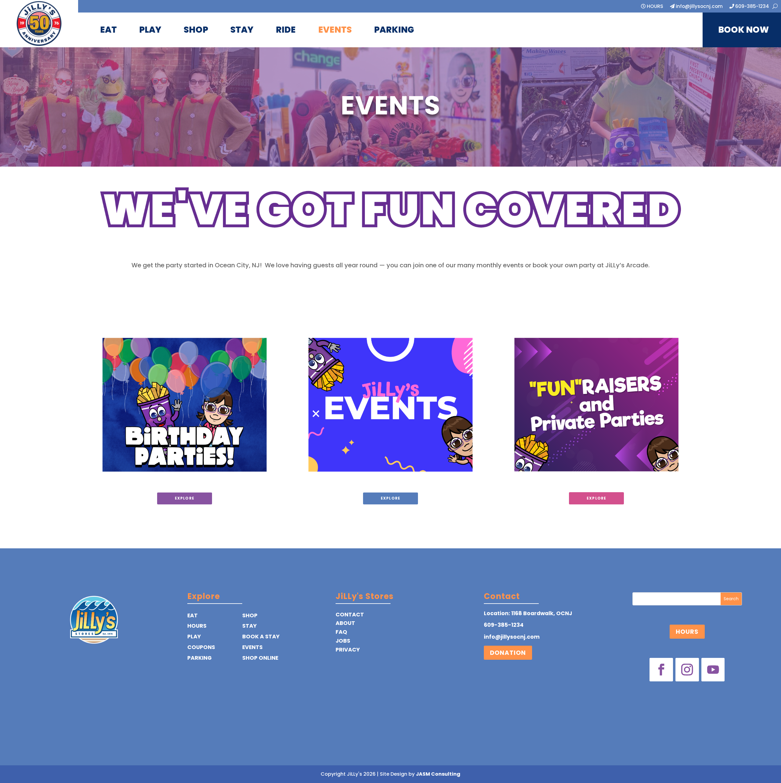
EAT (192, 615)
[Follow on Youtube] (713, 669)
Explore (184, 498)
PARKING (199, 658)
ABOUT (345, 623)
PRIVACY (348, 649)
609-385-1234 (751, 6)
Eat (108, 29)
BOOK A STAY (260, 636)
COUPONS (201, 647)
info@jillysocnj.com (699, 6)
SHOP (249, 615)
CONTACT (350, 614)
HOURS (654, 6)
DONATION (508, 652)
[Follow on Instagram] (687, 669)
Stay (242, 29)
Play (150, 29)
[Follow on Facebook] (661, 669)
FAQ (341, 632)
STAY (249, 626)
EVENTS (252, 647)
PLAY (194, 636)
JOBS (343, 640)
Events (335, 29)
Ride (286, 29)
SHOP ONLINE (260, 658)
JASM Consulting (438, 774)
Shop (196, 29)
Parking (394, 29)
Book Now (743, 29)
